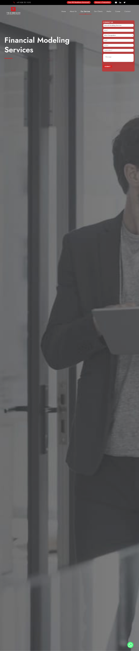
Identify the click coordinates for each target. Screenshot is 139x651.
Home (63, 11)
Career (117, 11)
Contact (127, 11)
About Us (73, 11)
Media (109, 11)
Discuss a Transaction (102, 2)
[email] (116, 2)
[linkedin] (120, 2)
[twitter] (124, 2)
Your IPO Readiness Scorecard (78, 2)
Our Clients (98, 11)
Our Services (85, 11)
